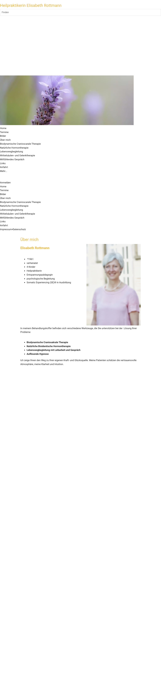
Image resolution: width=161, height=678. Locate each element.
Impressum (6, 229)
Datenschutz (19, 229)
